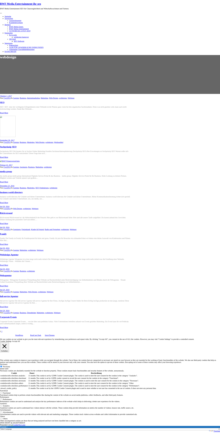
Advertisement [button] (5, 410)
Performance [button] (4, 397)
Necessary (6, 367)
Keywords (13, 35)
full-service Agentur (9, 296)
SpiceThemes (50, 335)
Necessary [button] (3, 364)
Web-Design (53, 98)
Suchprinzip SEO (8, 147)
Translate (216, 431)
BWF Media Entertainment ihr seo (20, 3)
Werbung (71, 98)
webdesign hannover (21, 37)
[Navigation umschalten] (1, 13)
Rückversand (6, 213)
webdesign (63, 98)
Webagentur (6, 275)
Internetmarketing (33, 98)
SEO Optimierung (42, 188)
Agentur (16, 98)
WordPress (19, 335)
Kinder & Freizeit (37, 229)
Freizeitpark (26, 229)
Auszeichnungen (15, 21)
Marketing (44, 98)
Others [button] (2, 416)
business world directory (11, 192)
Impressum (8, 43)
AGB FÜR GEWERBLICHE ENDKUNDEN (26, 47)
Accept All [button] (16, 341)
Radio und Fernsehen (52, 229)
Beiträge (8, 25)
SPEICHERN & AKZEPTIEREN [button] (12, 423)
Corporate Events (8, 317)
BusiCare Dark (35, 335)
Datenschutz (13, 45)
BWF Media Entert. (16, 27)
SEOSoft (12, 39)
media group (6, 171)
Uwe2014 (7, 98)
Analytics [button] (3, 403)
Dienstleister (31, 313)
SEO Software (19, 41)
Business (23, 98)
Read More (4, 113)
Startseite (8, 16)
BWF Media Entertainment (19, 29)
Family (3, 234)
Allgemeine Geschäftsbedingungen (21, 49)
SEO (2, 102)
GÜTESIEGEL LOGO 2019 (19, 31)
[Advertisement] (110, 78)
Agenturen (23, 167)
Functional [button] (4, 391)
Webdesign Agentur (9, 254)
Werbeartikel (58, 142)
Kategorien (9, 33)
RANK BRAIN (10, 52)
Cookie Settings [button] (5, 341)
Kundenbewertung (16, 23)
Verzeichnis (9, 18)
